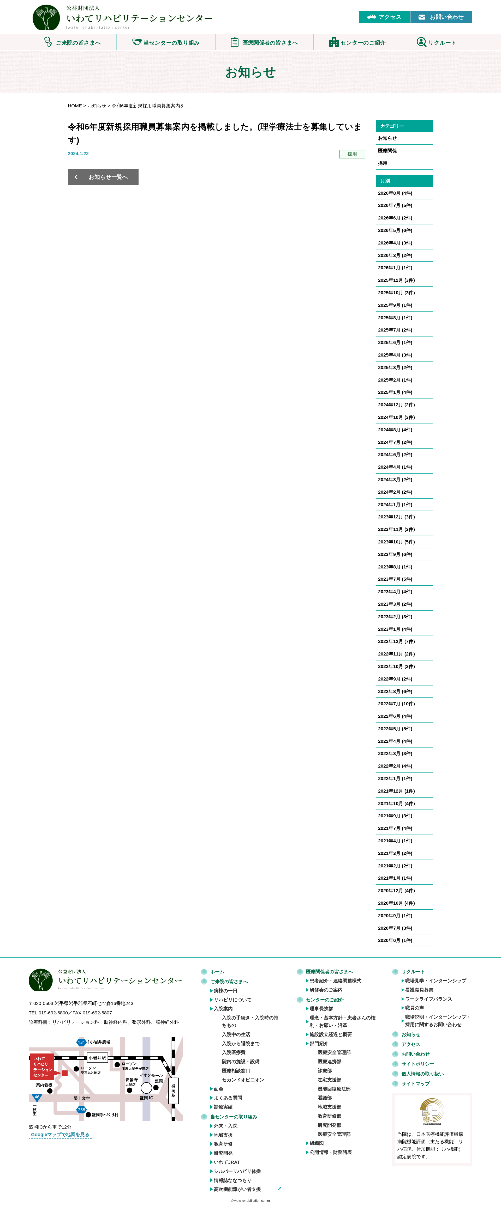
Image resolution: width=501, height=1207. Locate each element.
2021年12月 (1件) (396, 791)
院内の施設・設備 (241, 1061)
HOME (75, 105)
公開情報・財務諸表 (331, 1152)
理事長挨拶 (321, 1008)
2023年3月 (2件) (395, 604)
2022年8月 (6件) (395, 691)
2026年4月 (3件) (395, 243)
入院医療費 (234, 1052)
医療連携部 (329, 1061)
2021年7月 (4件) (395, 828)
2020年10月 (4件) (396, 903)
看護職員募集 (419, 989)
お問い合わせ (447, 17)
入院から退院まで (241, 1043)
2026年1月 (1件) (395, 267)
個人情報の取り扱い (423, 1073)
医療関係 (387, 150)
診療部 (325, 1070)
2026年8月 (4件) (395, 193)
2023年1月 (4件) (395, 629)
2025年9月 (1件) (395, 305)
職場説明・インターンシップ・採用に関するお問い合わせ (438, 1020)
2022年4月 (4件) (395, 741)
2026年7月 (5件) (395, 205)
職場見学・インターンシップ (435, 980)
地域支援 (223, 1135)
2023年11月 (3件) (396, 529)
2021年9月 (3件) (395, 815)
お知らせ (96, 105)
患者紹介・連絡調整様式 (335, 980)
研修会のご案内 (326, 989)
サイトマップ (416, 1083)
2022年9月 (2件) (395, 679)
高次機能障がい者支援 (237, 1189)
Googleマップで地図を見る (60, 1134)
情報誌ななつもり (233, 1180)
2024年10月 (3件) (396, 417)
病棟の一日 (225, 990)
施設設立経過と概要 (331, 1034)
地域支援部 (329, 1107)
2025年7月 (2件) (395, 330)
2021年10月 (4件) (396, 803)
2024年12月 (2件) (396, 404)
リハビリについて (233, 999)
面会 (218, 1089)
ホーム (217, 971)
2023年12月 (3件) (396, 516)
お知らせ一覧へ (108, 177)
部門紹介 (319, 1043)
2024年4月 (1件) (395, 467)
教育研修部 (329, 1116)
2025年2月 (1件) (395, 380)
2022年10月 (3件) (396, 666)
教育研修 (223, 1144)
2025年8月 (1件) (395, 317)
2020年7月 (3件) (395, 928)
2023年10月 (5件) (396, 541)
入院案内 (223, 1008)
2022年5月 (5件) (395, 728)
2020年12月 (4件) (396, 890)
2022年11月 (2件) (396, 654)
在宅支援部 (329, 1079)
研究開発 (223, 1153)
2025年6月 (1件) (395, 342)
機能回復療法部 (334, 1089)
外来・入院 (225, 1126)
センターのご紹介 (325, 999)
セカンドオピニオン (243, 1079)
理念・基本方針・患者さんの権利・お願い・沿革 (342, 1021)
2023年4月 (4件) (395, 591)
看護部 (325, 1097)
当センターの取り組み (233, 1116)
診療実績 (223, 1107)
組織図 (317, 1143)
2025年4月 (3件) (395, 355)
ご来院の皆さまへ (229, 981)
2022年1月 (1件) (395, 778)
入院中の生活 (236, 1034)
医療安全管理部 (334, 1052)
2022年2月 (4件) (395, 766)
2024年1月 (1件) (395, 504)
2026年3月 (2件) (395, 255)
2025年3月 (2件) (395, 367)
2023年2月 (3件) (395, 616)
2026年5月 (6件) (395, 230)
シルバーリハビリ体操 (237, 1171)
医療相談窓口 (236, 1070)
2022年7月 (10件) (396, 703)
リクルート (413, 971)
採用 (382, 163)
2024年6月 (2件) (395, 454)
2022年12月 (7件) (396, 641)
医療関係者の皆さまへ (329, 971)
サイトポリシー (418, 1064)
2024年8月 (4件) (395, 429)
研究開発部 (329, 1125)
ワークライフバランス (428, 999)
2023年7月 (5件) (395, 579)
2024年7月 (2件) (395, 442)
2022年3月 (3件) (395, 753)
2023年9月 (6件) (395, 554)
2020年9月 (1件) (395, 915)
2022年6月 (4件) (395, 716)
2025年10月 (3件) (396, 292)
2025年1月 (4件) (395, 392)
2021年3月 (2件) (395, 853)
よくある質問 (228, 1097)
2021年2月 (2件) (395, 865)
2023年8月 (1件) (395, 566)
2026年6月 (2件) (395, 217)
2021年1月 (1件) (395, 878)
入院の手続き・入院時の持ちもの (250, 1021)
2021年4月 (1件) (395, 840)
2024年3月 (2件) (395, 479)
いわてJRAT (227, 1162)
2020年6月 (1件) (395, 940)
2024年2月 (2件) (395, 492)
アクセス (390, 17)
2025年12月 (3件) (396, 280)
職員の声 (414, 1007)
